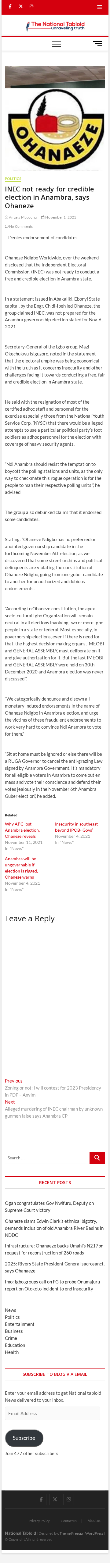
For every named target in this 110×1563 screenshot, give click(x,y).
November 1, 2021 (60, 217)
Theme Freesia (71, 1533)
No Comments (21, 226)
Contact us (69, 1521)
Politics (13, 178)
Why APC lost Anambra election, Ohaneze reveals (22, 830)
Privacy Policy (39, 1521)
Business (14, 1331)
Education (15, 1345)
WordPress (94, 1533)
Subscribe (24, 1438)
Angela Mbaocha (22, 217)
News (10, 1310)
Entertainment (20, 1324)
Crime (11, 1338)
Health (12, 1352)
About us (94, 1520)
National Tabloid (20, 1533)
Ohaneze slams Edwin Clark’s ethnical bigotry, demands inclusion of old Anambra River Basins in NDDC (54, 1228)
